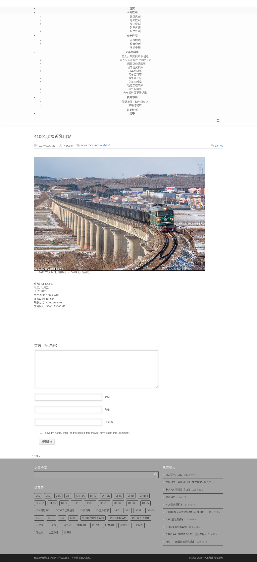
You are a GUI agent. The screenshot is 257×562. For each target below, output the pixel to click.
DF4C (118, 495)
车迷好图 (132, 35)
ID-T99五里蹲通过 (64, 510)
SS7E (51, 518)
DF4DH (144, 495)
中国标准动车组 (117, 518)
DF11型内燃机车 (175, 519)
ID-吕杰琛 (85, 510)
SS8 (62, 518)
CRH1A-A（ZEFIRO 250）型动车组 (185, 534)
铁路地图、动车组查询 (135, 101)
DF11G (76, 503)
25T (68, 495)
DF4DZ (40, 503)
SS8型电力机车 (174, 475)
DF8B (52, 503)
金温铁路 (53, 532)
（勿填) (109, 422)
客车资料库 (135, 74)
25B (38, 495)
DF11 (64, 503)
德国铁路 (82, 525)
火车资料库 (132, 51)
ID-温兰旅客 (102, 510)
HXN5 (145, 503)
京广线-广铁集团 (141, 518)
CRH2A (80, 495)
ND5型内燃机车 (174, 504)
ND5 (116, 510)
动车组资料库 (135, 67)
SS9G (73, 518)
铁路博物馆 (135, 105)
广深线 (52, 525)
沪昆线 (139, 525)
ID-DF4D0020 (95, 145)
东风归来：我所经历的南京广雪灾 (184, 482)
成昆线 (95, 525)
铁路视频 (135, 40)
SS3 (127, 510)
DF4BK (106, 495)
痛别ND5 (170, 497)
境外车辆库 (135, 88)
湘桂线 (39, 532)
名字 (107, 397)
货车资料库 (135, 81)
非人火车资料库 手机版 (135, 56)
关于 (132, 113)
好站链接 (132, 109)
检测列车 (125, 525)
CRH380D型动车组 (176, 527)
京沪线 (39, 525)
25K (58, 495)
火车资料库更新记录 (135, 92)
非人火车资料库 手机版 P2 (135, 60)
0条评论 (219, 146)
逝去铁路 (135, 20)
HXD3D (132, 503)
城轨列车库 (135, 78)
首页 (132, 8)
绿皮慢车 (135, 23)
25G (48, 495)
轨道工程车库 (135, 85)
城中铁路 (135, 31)
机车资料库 (135, 70)
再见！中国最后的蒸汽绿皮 (180, 541)
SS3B (138, 510)
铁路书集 (132, 97)
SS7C (39, 518)
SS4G (150, 510)
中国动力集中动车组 (93, 518)
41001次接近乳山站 (52, 136)
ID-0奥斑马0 (42, 510)
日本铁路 (110, 525)
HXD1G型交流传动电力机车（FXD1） (186, 512)
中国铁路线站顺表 (135, 63)
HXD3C (118, 503)
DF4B (84, 145)
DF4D (130, 495)
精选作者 (135, 43)
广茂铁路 (66, 525)
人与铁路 (132, 12)
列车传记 (135, 27)
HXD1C (90, 503)
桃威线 (106, 145)
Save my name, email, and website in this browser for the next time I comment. (87, 433)
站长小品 (135, 47)
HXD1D (104, 503)
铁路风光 (135, 16)
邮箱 (107, 409)
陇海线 (67, 532)
